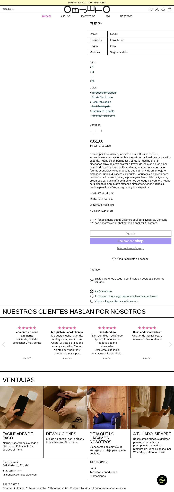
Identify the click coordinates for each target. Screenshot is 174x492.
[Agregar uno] (101, 131)
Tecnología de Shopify (13, 488)
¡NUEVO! (46, 16)
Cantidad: (95, 124)
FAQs (93, 468)
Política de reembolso (35, 488)
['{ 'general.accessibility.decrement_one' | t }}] (90, 131)
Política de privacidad (58, 488)
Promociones (98, 476)
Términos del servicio (80, 488)
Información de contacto (103, 488)
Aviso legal (121, 488)
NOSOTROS (126, 16)
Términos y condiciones (104, 472)
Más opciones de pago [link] (130, 248)
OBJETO (15, 484)
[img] (37, 328)
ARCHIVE (65, 16)
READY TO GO (88, 16)
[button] (163, 9)
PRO (108, 16)
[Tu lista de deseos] (150, 9)
